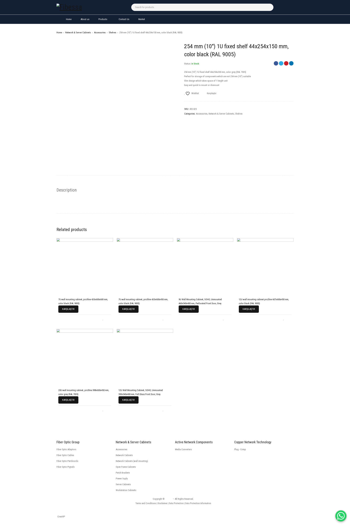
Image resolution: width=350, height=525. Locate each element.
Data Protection (176, 503)
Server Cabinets (123, 484)
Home (59, 32)
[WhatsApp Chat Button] (340, 515)
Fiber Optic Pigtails (66, 466)
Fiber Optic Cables (65, 455)
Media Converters (183, 449)
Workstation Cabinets (126, 490)
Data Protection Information (198, 503)
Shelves (112, 32)
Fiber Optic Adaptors (66, 449)
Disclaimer (162, 503)
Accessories (100, 32)
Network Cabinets (124, 455)
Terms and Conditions (145, 503)
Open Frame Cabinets (126, 466)
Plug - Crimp (240, 449)
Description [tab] (67, 190)
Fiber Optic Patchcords (67, 461)
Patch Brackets (123, 472)
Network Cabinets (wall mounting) (132, 461)
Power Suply (122, 478)
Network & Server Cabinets (78, 32)
